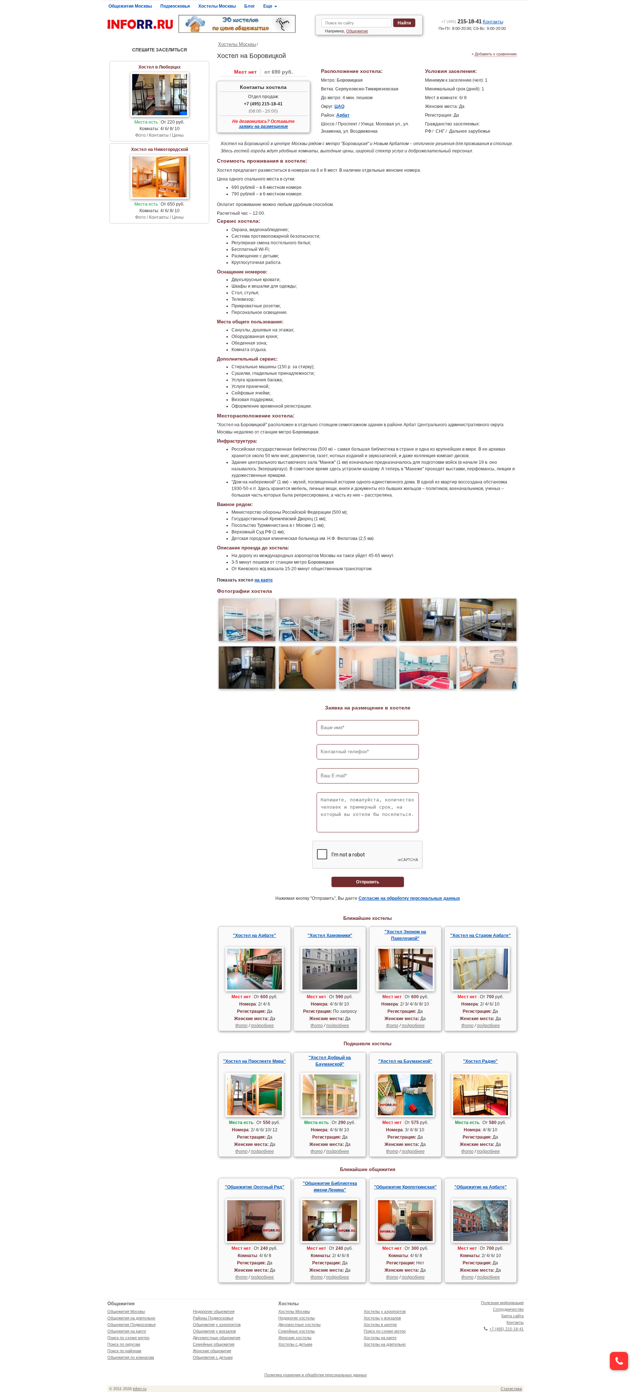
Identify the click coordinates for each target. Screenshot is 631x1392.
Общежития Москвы (130, 6)
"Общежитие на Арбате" (480, 1187)
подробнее (262, 1025)
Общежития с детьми (213, 1357)
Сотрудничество (508, 1309)
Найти (404, 23)
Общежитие (357, 31)
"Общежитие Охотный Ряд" (254, 1187)
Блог (249, 6)
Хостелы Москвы (217, 6)
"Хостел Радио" (480, 1061)
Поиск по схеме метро (128, 1337)
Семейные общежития (213, 1344)
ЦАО (339, 106)
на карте (264, 580)
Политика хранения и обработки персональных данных (315, 1375)
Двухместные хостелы (299, 1324)
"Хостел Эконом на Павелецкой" (405, 935)
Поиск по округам (123, 1344)
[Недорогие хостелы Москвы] (244, 24)
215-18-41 (461, 21)
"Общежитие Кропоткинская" (405, 1187)
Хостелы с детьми (295, 1344)
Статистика (511, 1389)
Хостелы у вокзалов (382, 1318)
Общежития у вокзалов (214, 1331)
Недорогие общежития (213, 1311)
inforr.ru (139, 1389)
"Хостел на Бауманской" (405, 1061)
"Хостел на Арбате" (254, 935)
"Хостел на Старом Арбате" (480, 935)
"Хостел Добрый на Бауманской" (330, 1061)
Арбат (342, 115)
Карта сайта (512, 1316)
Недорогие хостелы (296, 1318)
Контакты (493, 21)
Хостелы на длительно (385, 1344)
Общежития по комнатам (130, 1357)
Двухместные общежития (216, 1337)
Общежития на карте (126, 1331)
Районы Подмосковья (213, 1318)
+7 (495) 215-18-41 (263, 103)
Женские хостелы (294, 1337)
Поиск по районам (124, 1351)
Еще (268, 6)
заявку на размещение (263, 126)
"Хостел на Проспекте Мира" (254, 1061)
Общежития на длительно (131, 1318)
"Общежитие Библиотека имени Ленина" (330, 1187)
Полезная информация (502, 1302)
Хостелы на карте (380, 1337)
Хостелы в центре (380, 1324)
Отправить (367, 881)
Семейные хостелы (296, 1331)
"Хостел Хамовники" (329, 935)
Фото (241, 1025)
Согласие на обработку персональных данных (409, 898)
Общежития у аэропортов (217, 1324)
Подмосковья (175, 6)
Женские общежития (212, 1351)
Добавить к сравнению (496, 54)
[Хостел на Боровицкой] (247, 621)
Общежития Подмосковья (131, 1324)
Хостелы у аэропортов (385, 1311)
